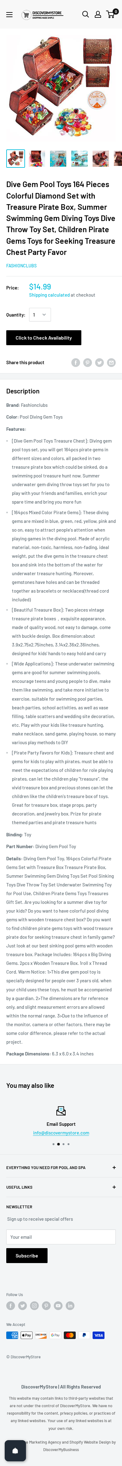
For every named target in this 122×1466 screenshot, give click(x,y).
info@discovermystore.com (61, 1132)
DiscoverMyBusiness (61, 1449)
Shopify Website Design (90, 1442)
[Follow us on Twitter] (22, 1305)
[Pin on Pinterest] (87, 362)
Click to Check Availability (44, 338)
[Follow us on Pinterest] (46, 1305)
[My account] (98, 14)
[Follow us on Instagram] (34, 1305)
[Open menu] (9, 14)
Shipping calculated (49, 295)
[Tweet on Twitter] (99, 362)
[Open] (15, 1450)
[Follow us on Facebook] (10, 1305)
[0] (110, 14)
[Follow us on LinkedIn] (70, 1305)
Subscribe (27, 1255)
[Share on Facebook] (75, 362)
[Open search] (85, 14)
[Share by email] (111, 362)
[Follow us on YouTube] (58, 1305)
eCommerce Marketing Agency (34, 1442)
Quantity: (15, 314)
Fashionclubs (21, 265)
